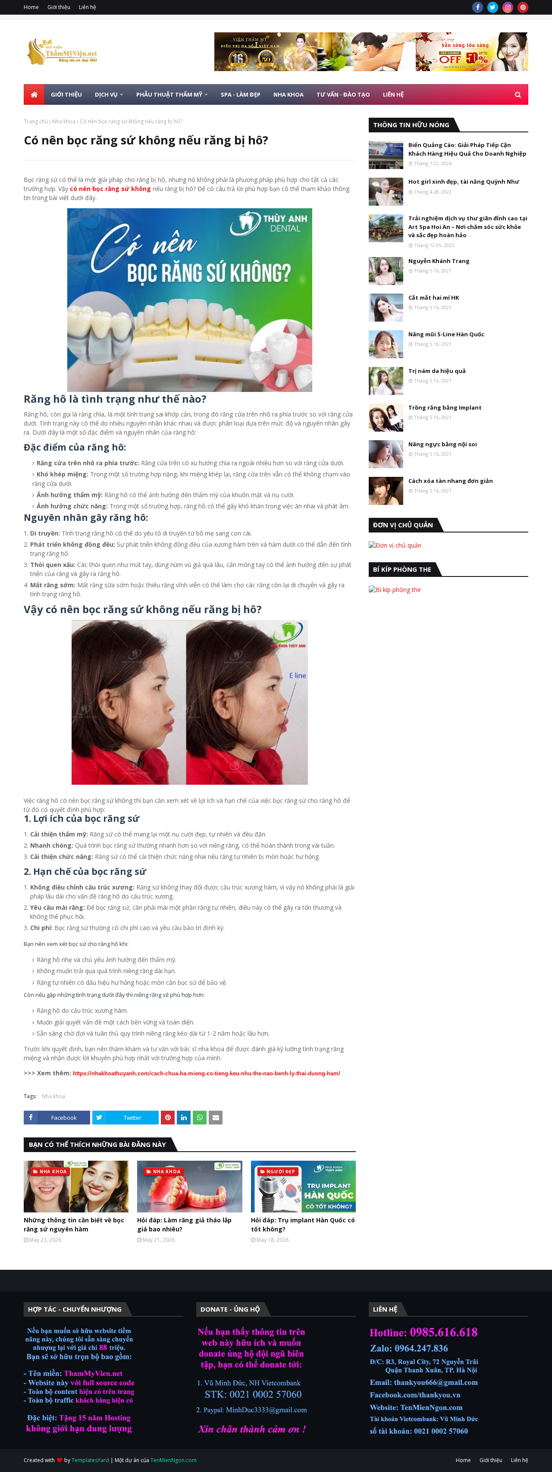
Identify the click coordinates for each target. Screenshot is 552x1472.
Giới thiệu (58, 7)
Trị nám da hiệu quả (437, 371)
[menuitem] (34, 94)
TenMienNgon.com (174, 1460)
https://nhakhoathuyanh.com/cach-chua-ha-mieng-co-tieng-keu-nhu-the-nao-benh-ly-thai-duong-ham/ (206, 1073)
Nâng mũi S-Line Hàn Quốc (446, 334)
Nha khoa (63, 121)
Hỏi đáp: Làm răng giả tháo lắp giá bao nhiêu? (184, 1224)
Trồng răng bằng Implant (445, 407)
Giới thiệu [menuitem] (66, 94)
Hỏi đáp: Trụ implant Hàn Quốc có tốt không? (303, 1224)
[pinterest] (523, 7)
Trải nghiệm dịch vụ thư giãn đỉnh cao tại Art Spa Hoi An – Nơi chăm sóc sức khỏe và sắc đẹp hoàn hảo (467, 226)
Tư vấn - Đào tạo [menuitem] (343, 94)
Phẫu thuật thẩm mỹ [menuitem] (169, 94)
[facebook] (477, 7)
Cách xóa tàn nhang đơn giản (450, 481)
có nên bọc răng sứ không (110, 189)
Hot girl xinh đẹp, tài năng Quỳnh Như (463, 181)
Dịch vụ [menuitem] (106, 94)
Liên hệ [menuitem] (393, 94)
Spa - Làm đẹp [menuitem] (240, 94)
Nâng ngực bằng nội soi (442, 444)
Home (31, 7)
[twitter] (492, 7)
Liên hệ (87, 7)
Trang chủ (36, 121)
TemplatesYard (90, 1460)
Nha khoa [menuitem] (288, 94)
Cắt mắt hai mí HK (433, 297)
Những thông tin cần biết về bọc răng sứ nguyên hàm (74, 1224)
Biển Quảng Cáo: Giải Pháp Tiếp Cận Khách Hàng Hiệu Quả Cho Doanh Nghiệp (467, 149)
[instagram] (507, 7)
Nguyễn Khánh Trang (439, 261)
